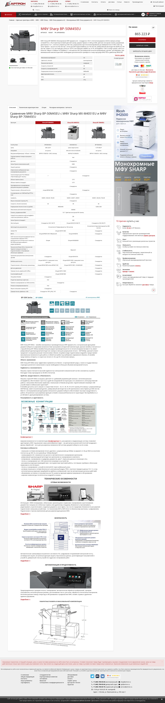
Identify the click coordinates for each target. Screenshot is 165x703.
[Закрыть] (162, 699)
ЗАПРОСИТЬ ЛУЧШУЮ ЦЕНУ (142, 51)
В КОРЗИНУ (142, 40)
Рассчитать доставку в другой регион (142, 72)
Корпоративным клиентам (48, 677)
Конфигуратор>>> (27, 437)
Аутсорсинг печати (74, 682)
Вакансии (43, 681)
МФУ (37, 20)
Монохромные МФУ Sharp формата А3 (79, 20)
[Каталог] (15, 4)
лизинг (131, 271)
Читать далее (119, 55)
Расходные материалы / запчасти (60, 107)
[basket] (154, 14)
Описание (12, 107)
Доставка (71, 677)
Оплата (70, 679)
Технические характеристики (28, 107)
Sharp (151, 83)
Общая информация (27, 677)
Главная (11, 20)
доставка (145, 285)
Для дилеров (53, 1)
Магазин (34, 1)
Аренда (125, 271)
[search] (33, 10)
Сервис (68, 1)
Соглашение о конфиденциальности (52, 682)
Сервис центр (72, 681)
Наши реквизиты (26, 681)
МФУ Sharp (44, 20)
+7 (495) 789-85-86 (99, 684)
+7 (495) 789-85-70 (99, 687)
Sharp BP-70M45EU (98, 122)
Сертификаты (25, 682)
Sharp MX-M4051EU (73, 122)
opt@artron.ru (54, 6)
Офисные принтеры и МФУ (25, 20)
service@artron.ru (73, 6)
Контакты (24, 679)
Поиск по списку (113, 10)
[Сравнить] (153, 28)
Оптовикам (43, 679)
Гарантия (71, 684)
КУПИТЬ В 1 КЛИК (142, 45)
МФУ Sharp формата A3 (57, 20)
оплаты (137, 266)
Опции (44, 107)
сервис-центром (149, 235)
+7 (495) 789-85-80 (99, 682)
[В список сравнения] (143, 14)
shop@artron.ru (38, 6)
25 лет (129, 228)
